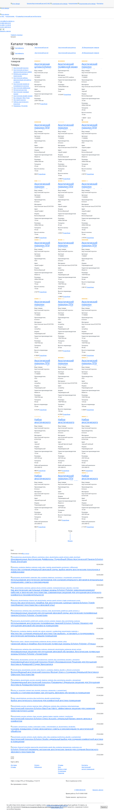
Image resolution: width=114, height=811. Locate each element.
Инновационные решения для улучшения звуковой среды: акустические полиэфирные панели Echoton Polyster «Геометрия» (54, 614)
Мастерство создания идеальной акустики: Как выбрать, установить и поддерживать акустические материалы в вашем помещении (52, 634)
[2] (37, 61)
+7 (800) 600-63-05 (79, 790)
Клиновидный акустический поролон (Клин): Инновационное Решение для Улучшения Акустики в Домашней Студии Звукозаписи (54, 663)
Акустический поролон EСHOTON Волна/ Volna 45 (44, 188)
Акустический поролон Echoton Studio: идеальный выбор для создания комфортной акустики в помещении (57, 740)
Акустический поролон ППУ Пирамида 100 (90, 363)
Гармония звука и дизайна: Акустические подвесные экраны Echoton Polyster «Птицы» (53, 643)
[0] (35, 61)
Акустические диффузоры (21, 88)
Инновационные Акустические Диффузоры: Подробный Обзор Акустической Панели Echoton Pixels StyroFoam (57, 560)
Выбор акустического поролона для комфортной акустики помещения (46, 700)
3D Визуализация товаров (90, 47)
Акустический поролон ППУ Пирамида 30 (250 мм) (68, 480)
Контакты (100, 3)
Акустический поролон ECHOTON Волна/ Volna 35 (68, 129)
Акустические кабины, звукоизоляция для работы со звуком (22, 80)
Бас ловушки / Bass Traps (21, 98)
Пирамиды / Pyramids (20, 106)
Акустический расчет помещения (88, 768)
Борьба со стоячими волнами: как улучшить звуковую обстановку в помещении (50, 692)
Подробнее (43, 104)
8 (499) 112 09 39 (5, 25)
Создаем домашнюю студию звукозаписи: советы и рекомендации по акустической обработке (52, 730)
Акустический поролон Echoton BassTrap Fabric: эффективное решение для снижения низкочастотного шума (53, 709)
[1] (36, 61)
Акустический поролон (20, 68)
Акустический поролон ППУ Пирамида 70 (42, 363)
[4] (40, 61)
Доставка (14, 765)
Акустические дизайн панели (22, 96)
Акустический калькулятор (67, 47)
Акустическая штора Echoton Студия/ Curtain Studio (43, 68)
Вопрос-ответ (62, 769)
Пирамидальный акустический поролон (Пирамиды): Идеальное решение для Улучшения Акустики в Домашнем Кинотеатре (55, 683)
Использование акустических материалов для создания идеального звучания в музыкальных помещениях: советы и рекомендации (57, 580)
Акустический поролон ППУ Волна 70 (42, 245)
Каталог (29, 3)
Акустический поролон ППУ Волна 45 (66, 186)
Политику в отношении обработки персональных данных (40, 807)
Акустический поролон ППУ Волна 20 (42, 127)
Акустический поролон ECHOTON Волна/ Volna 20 (91, 68)
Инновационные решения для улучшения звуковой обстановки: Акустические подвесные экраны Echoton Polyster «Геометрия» (55, 652)
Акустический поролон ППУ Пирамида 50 (66, 304)
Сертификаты (19, 48)
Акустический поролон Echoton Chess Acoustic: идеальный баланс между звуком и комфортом (51, 719)
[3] (39, 61)
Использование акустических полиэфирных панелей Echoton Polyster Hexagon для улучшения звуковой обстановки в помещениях (52, 624)
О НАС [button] (48, 3)
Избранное (38, 767)
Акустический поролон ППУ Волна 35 (89, 127)
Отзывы (18, 16)
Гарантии (61, 773)
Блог (59, 767)
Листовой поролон (19, 100)
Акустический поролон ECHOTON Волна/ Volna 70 (91, 188)
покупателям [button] (73, 3)
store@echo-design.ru (7, 21)
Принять (104, 807)
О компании (62, 771)
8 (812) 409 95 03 (5, 27)
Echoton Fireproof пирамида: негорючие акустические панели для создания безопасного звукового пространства (54, 750)
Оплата (36, 765)
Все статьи (25, 553)
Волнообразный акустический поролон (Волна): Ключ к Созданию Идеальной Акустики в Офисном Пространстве (55, 673)
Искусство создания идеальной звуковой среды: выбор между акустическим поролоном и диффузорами (55, 570)
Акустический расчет (39, 3)
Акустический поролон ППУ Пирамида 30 (89, 245)
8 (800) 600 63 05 (5, 23)
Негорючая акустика (20, 90)
